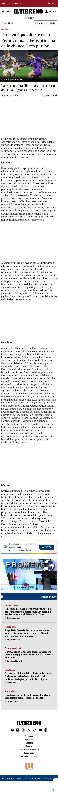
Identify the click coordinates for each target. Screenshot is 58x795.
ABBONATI (50, 4)
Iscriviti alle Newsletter (11, 4)
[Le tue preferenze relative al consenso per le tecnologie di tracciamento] (53, 790)
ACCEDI (52, 12)
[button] (29, 574)
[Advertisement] (22, 118)
